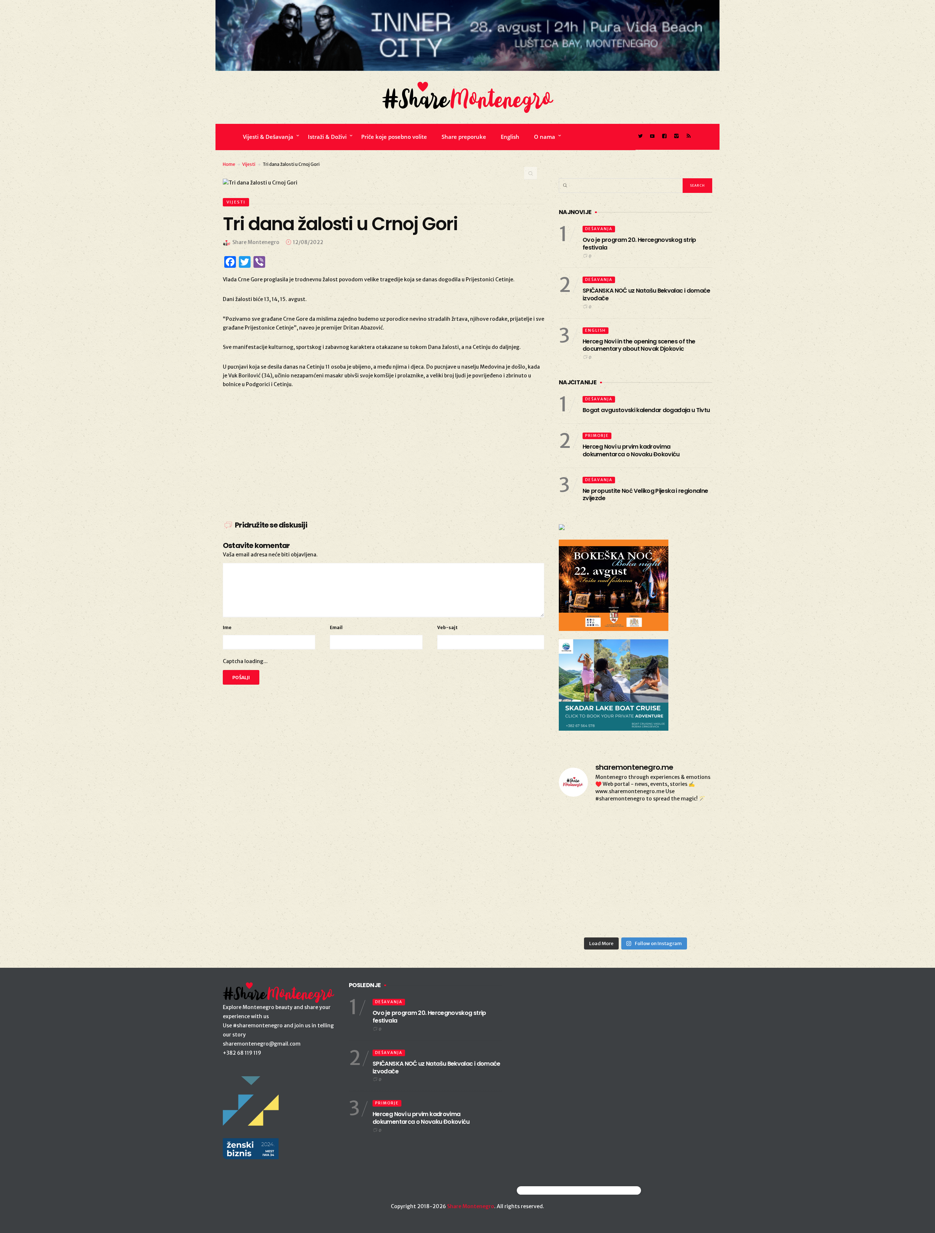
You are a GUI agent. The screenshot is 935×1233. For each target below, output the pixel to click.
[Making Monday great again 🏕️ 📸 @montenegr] (635, 917)
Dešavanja (598, 229)
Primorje (597, 435)
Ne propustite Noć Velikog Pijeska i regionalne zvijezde (645, 495)
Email (336, 627)
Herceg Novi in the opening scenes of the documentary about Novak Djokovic (639, 345)
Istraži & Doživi (327, 136)
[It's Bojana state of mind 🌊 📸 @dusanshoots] (688, 855)
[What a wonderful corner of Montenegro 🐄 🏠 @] (688, 824)
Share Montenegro (470, 1206)
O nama (544, 136)
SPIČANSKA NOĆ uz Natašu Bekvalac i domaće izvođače (646, 294)
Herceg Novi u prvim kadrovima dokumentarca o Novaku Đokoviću (631, 450)
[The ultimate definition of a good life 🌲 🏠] (688, 886)
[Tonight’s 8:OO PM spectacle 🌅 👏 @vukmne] (635, 886)
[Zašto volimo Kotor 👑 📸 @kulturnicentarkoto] (583, 855)
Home (229, 164)
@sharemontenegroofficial (549, 1190)
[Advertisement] (383, 451)
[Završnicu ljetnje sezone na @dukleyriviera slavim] (635, 824)
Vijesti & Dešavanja (268, 136)
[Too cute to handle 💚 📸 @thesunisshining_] (688, 917)
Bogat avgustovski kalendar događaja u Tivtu (646, 410)
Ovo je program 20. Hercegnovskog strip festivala (639, 244)
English (510, 136)
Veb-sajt (447, 627)
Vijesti (248, 164)
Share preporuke (464, 136)
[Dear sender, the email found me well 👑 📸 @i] (583, 886)
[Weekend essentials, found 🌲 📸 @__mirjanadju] (635, 855)
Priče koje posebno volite (394, 136)
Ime (227, 627)
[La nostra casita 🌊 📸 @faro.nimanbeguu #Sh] (583, 824)
